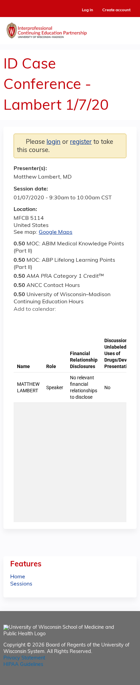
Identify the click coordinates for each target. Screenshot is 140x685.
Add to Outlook (67, 321)
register (81, 142)
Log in (87, 10)
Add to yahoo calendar (36, 321)
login (53, 142)
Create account (116, 10)
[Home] (70, 29)
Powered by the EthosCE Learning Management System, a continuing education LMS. (112, 680)
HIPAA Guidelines (23, 664)
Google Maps (55, 232)
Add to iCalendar (51, 321)
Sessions (21, 584)
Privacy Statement (24, 658)
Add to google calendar (21, 321)
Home (17, 577)
